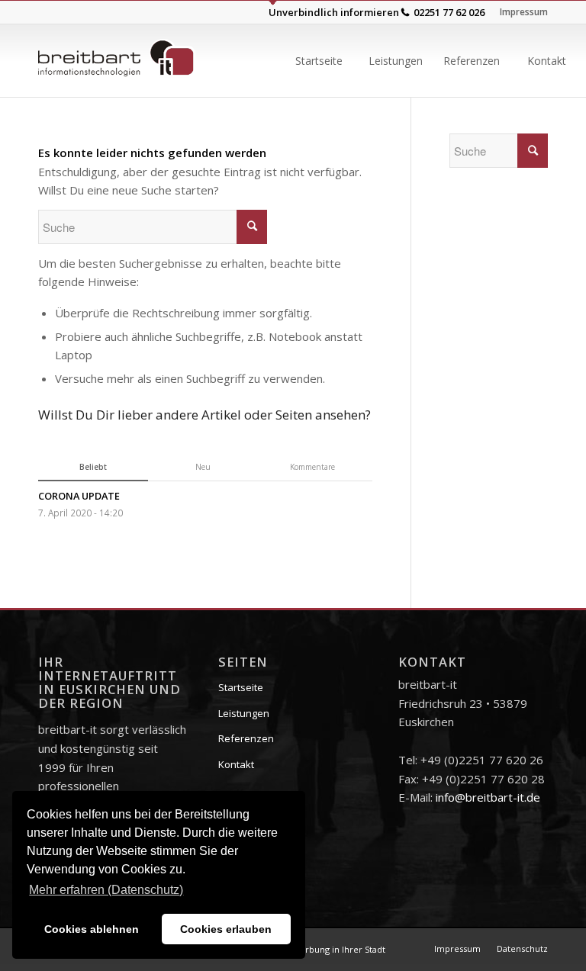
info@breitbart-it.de (488, 797)
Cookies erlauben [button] (226, 929)
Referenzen (246, 738)
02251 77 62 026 (449, 12)
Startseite (240, 687)
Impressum (524, 11)
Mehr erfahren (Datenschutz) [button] (106, 889)
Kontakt (236, 764)
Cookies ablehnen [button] (91, 929)
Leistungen (243, 713)
